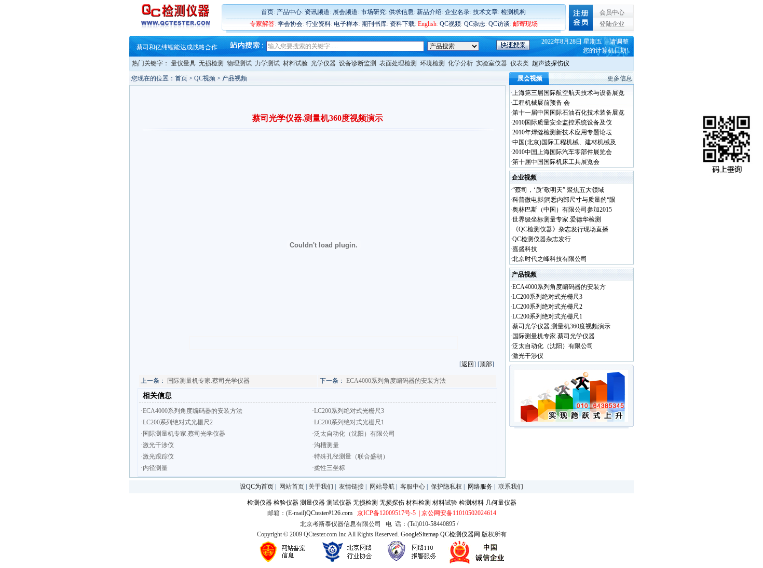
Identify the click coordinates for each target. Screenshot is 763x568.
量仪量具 (183, 63)
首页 (267, 12)
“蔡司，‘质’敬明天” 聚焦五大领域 (558, 189)
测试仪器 (338, 502)
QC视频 (450, 23)
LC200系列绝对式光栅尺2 (547, 306)
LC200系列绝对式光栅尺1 (547, 316)
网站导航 (382, 486)
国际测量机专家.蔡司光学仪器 (208, 380)
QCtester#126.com (329, 513)
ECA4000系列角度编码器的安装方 (559, 286)
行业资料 (318, 23)
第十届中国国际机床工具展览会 (556, 161)
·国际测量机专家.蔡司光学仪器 (183, 433)
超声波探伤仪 (550, 63)
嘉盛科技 (524, 249)
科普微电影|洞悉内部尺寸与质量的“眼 (564, 199)
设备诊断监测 (357, 63)
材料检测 (418, 502)
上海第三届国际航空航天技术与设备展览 (568, 92)
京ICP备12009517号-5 (386, 513)
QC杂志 (474, 23)
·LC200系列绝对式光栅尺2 (177, 422)
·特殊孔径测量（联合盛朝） (350, 456)
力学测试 (267, 63)
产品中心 (289, 12)
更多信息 (619, 78)
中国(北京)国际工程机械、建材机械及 (564, 142)
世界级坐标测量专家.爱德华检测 (556, 219)
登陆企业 (612, 23)
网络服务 (480, 486)
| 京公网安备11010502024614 (456, 513)
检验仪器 (286, 502)
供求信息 (401, 12)
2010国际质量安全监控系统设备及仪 (562, 122)
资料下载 (402, 23)
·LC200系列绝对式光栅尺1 (348, 422)
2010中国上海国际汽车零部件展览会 (562, 152)
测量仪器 (312, 502)
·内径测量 (154, 468)
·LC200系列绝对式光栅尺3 (348, 410)
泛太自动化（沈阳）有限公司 (552, 346)
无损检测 (211, 63)
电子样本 (346, 23)
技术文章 (485, 12)
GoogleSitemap (420, 534)
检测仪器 (259, 502)
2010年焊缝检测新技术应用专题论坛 (562, 132)
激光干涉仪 (527, 355)
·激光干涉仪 (157, 445)
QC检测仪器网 (460, 534)
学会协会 (290, 23)
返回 (467, 364)
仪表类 (519, 63)
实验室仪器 (491, 63)
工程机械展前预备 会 (541, 102)
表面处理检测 (398, 63)
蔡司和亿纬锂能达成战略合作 (177, 47)
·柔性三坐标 (328, 468)
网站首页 (291, 486)
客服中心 (412, 486)
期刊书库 (374, 23)
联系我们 (510, 486)
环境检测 (432, 63)
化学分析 (460, 63)
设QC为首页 (257, 486)
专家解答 (262, 23)
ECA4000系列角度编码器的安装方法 (396, 380)
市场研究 (373, 12)
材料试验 (295, 63)
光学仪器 (323, 63)
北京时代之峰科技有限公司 (549, 258)
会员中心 (612, 12)
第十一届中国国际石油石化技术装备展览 (568, 112)
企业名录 (457, 12)
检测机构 (513, 12)
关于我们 (320, 486)
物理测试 (239, 63)
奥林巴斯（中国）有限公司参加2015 (562, 209)
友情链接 (351, 486)
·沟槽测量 (325, 445)
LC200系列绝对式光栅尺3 (547, 296)
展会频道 (345, 12)
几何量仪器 (500, 502)
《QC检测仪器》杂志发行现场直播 (560, 229)
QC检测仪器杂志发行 (541, 239)
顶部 (486, 364)
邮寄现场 (525, 23)
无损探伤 (391, 502)
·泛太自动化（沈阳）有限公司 (353, 433)
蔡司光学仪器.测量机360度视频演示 (561, 326)
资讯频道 (317, 12)
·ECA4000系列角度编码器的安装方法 (191, 410)
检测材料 (471, 502)
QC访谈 (499, 23)
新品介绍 (429, 12)
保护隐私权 (446, 486)
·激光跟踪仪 (157, 456)
